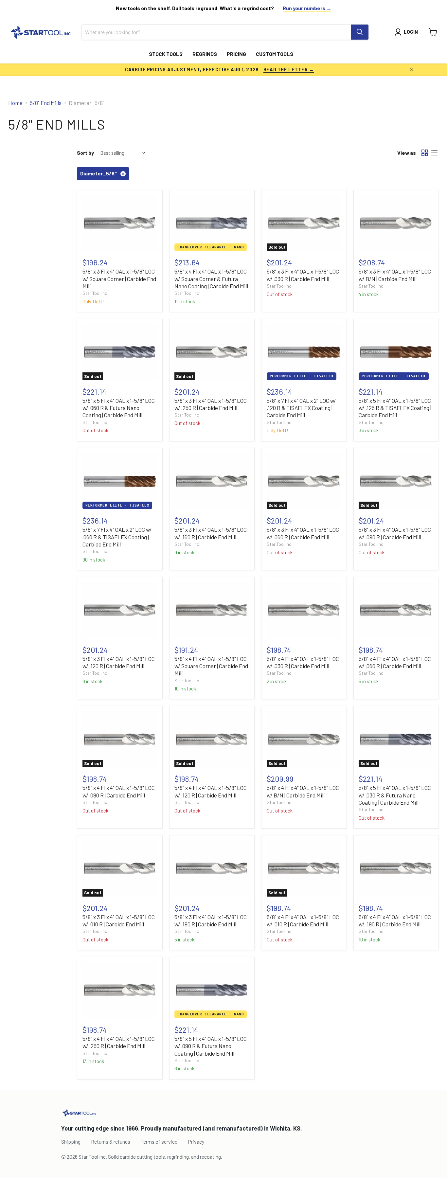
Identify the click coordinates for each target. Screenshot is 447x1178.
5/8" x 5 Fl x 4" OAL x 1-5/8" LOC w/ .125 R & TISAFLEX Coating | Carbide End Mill (395, 408)
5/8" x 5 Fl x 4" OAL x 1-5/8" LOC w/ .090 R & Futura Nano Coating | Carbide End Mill (210, 1046)
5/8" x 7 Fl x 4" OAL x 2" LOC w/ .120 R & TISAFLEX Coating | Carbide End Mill (301, 408)
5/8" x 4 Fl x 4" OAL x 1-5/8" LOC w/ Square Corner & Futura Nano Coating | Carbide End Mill (211, 278)
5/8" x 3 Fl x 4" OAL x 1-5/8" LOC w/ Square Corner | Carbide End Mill (119, 278)
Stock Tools (166, 54)
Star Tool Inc (94, 293)
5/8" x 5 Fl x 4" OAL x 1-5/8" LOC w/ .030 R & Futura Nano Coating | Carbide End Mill (395, 795)
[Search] (359, 32)
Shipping (70, 1141)
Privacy (196, 1141)
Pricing (236, 54)
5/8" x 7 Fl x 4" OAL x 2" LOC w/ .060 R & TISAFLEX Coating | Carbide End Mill (117, 536)
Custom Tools (274, 54)
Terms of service (159, 1141)
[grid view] (425, 153)
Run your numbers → (307, 8)
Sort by (85, 153)
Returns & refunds (110, 1141)
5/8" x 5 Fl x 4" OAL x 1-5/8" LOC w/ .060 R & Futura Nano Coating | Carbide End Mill (118, 408)
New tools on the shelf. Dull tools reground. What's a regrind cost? (195, 8)
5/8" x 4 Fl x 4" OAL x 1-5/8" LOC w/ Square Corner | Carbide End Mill (211, 666)
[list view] (434, 153)
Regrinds (204, 54)
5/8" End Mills (46, 103)
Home (15, 103)
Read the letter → (288, 69)
